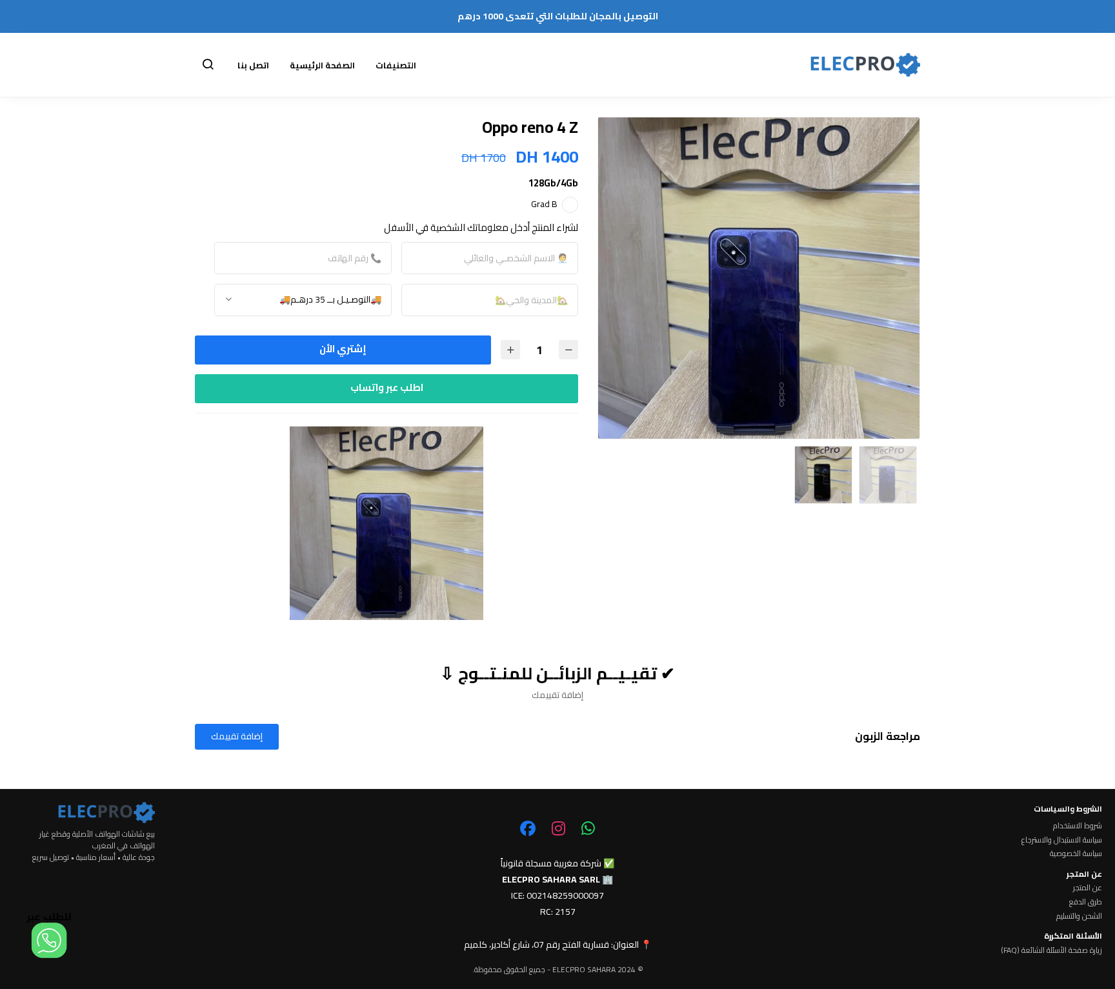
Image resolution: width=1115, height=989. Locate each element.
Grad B (544, 204)
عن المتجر (1087, 888)
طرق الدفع (1085, 902)
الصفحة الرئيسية (322, 65)
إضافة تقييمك (237, 736)
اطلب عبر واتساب (386, 387)
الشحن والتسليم (1079, 916)
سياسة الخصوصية (1076, 853)
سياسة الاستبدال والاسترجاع (1061, 840)
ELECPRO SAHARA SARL (551, 879)
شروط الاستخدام (1077, 826)
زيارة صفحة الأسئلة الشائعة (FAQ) (1051, 950)
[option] (758, 278)
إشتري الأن (343, 348)
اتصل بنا (253, 65)
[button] (208, 65)
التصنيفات (396, 65)
